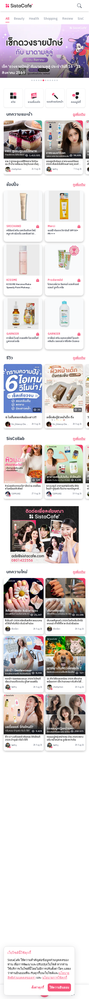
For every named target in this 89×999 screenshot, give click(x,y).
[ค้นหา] (79, 6)
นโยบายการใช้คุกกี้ (54, 977)
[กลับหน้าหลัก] (20, 5)
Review (67, 18)
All (7, 18)
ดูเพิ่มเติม (79, 114)
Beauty (19, 18)
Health (34, 18)
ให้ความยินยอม (59, 987)
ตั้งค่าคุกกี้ (37, 987)
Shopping (51, 18)
